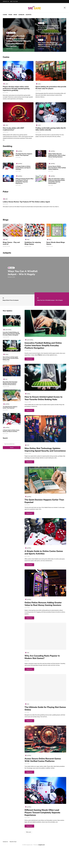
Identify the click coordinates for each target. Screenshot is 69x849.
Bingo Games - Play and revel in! (11, 243)
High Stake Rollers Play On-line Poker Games (54, 203)
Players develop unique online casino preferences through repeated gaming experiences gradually (16, 88)
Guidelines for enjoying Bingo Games (33, 243)
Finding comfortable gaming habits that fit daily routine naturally (51, 129)
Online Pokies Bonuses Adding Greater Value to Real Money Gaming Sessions (56, 155)
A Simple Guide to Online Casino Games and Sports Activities (23, 167)
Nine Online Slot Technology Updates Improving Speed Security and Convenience (50, 44)
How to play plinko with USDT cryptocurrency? (13, 129)
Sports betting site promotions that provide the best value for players (51, 88)
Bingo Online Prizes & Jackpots (20, 273)
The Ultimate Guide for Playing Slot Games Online (45, 708)
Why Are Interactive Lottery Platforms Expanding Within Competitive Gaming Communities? (56, 181)
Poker (10, 14)
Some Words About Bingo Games (55, 243)
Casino (5, 14)
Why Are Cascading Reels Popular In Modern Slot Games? (42, 657)
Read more (29, 359)
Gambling (21, 14)
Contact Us (6, 1)
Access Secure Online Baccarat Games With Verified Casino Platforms (57, 167)
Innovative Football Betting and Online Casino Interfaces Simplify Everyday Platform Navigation (18, 41)
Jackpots (28, 14)
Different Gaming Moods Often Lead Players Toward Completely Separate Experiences (24, 181)
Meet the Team (14, 1)
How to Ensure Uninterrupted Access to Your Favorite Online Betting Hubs (48, 28)
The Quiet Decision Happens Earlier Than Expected (24, 154)
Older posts (28, 832)
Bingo (15, 14)
